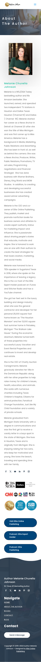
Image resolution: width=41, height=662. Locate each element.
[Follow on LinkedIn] (19, 471)
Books (7, 611)
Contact (8, 615)
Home (7, 602)
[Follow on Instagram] (29, 471)
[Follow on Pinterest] (24, 471)
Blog (6, 619)
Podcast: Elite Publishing (15, 548)
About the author (13, 606)
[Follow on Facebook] (6, 471)
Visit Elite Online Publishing (16, 522)
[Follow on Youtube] (15, 471)
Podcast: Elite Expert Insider (18, 535)
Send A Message (17, 635)
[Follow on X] (10, 471)
